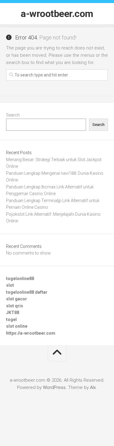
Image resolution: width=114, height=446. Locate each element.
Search (13, 115)
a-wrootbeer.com (57, 13)
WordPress (54, 387)
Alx (93, 387)
